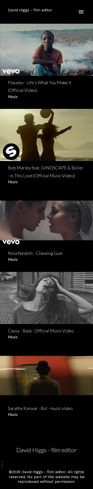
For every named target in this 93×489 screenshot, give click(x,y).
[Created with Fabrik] (2, 464)
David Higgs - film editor (46, 449)
